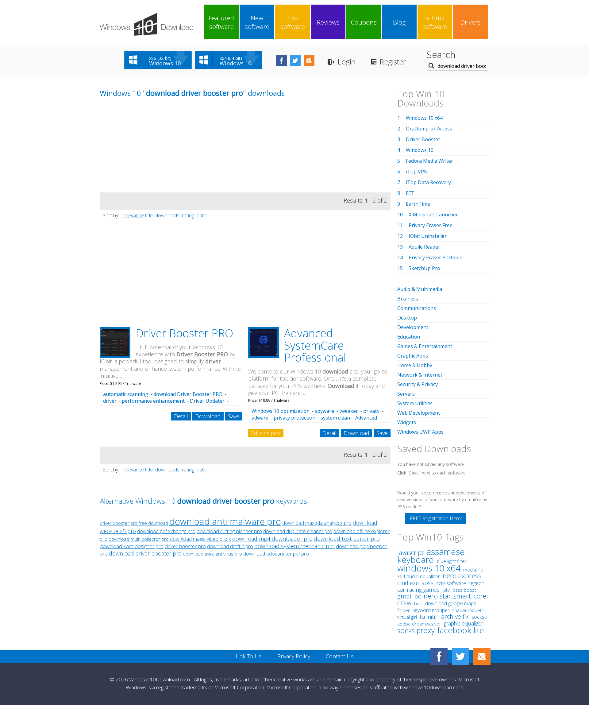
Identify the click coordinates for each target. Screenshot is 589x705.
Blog (399, 22)
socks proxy (416, 630)
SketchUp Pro (424, 268)
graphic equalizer (463, 623)
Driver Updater (207, 400)
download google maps (450, 603)
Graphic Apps (412, 355)
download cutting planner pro (229, 531)
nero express (462, 575)
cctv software (451, 583)
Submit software (435, 22)
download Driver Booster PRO (187, 394)
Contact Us (340, 656)
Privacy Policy (293, 656)
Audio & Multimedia (419, 289)
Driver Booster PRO (184, 333)
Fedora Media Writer (429, 160)
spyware (324, 411)
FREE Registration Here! (436, 518)
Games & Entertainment (424, 346)
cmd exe (408, 583)
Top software (292, 22)
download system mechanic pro (294, 546)
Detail (181, 416)
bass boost (464, 590)
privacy (371, 411)
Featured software (221, 22)
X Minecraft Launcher (433, 214)
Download (208, 416)
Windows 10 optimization (281, 411)
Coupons (364, 22)
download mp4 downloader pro (272, 538)
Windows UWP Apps (420, 431)
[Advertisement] (146, 149)
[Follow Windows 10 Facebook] (281, 60)
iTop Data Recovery (428, 182)
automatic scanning (125, 394)
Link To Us (249, 656)
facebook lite (460, 630)
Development (412, 327)
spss (427, 583)
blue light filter (452, 561)
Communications (416, 308)
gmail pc (409, 596)
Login (346, 61)
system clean (335, 417)
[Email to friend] (309, 60)
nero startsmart (447, 596)
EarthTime (418, 203)
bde (418, 603)
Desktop (407, 317)
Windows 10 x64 (424, 117)
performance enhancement (153, 400)
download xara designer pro (132, 546)
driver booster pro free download (134, 523)
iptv (446, 590)
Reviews (328, 22)
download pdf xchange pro (166, 531)
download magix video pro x (200, 539)
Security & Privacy (417, 384)
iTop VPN (417, 171)
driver (110, 400)
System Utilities (415, 403)
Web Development (418, 412)
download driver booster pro (145, 553)
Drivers (470, 22)
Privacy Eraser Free (430, 225)
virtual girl (407, 617)
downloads (167, 215)
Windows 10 (419, 150)
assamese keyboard (431, 555)
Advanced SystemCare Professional (315, 345)
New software (257, 22)
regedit (476, 583)
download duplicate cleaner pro (297, 531)
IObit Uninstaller (428, 236)
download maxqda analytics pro (317, 523)
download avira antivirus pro (212, 554)
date (201, 215)
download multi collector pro (139, 539)
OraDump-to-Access (429, 128)
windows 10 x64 (428, 568)
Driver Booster (423, 139)
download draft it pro (230, 546)
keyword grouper (431, 610)
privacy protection (294, 417)
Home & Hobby (414, 365)
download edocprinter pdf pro (276, 553)
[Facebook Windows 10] (439, 656)
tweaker (348, 411)
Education (408, 336)
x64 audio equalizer (418, 576)
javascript (410, 552)
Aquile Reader (424, 246)
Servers (406, 393)
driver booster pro (185, 546)
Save (233, 416)
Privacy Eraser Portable (435, 257)
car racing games (418, 589)
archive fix (455, 616)
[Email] (482, 656)
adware (260, 417)
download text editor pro (347, 538)
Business (407, 298)
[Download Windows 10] (146, 24)
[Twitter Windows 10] (460, 656)
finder (403, 610)
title (149, 215)
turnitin (429, 616)
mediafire (473, 570)
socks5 (479, 617)
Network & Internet (419, 374)
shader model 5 (468, 610)
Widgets (406, 422)
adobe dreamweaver (419, 624)
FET (410, 193)
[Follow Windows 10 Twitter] (295, 60)
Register (392, 61)
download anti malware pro (225, 521)
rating (188, 215)
